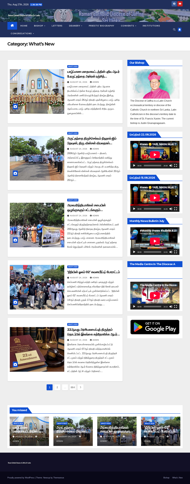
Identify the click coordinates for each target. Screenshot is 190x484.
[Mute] (170, 165)
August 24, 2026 (79, 149)
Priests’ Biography (101, 25)
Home (23, 25)
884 (73, 387)
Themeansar (58, 478)
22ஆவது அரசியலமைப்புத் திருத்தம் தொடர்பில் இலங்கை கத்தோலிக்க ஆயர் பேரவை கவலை (92, 334)
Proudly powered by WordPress (21, 478)
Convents (128, 25)
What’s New (177, 478)
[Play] (134, 165)
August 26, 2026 (79, 82)
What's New (72, 66)
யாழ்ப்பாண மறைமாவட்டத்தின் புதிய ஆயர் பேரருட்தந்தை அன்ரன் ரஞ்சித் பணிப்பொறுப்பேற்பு (93, 76)
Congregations (22, 33)
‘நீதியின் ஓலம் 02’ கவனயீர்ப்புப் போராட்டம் (93, 272)
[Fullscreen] (175, 165)
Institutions (151, 25)
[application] (154, 155)
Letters (57, 25)
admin (95, 82)
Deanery (75, 25)
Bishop (39, 25)
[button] (174, 29)
